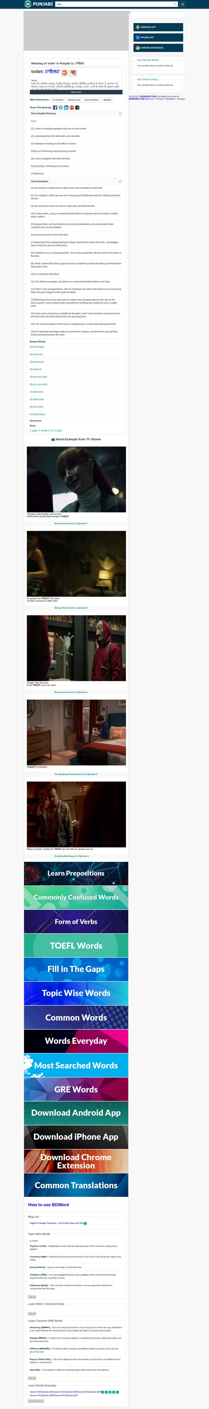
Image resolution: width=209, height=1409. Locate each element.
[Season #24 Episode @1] (103, 1393)
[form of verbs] (76, 932)
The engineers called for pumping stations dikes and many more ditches (69, 1370)
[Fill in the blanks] (76, 980)
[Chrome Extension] (76, 1172)
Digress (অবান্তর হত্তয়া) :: (41, 1359)
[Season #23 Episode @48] (114, 1393)
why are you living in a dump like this (55, 1267)
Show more (76, 92)
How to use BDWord (48, 1204)
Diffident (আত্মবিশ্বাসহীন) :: (41, 1348)
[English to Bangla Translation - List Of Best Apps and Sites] (85, 1224)
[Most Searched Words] (76, 1076)
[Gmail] (72, 109)
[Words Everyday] (76, 1052)
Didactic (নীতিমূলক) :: (39, 1338)
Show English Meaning (76, 113)
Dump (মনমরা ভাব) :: (38, 1267)
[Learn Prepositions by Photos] (76, 884)
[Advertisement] (75, 31)
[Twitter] (61, 109)
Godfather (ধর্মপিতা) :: (39, 1275)
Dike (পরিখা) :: (36, 1370)
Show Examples (76, 181)
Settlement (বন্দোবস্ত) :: (40, 1285)
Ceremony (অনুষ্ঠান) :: (39, 1256)
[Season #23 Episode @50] (106, 1393)
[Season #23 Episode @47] (117, 1393)
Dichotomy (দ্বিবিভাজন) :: (41, 1327)
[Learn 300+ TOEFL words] (76, 956)
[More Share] (77, 109)
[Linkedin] (67, 109)
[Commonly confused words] (76, 908)
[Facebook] (56, 109)
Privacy (159, 99)
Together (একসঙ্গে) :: (39, 1246)
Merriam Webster (92, 100)
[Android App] (76, 1124)
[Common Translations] (76, 1196)
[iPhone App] (76, 1148)
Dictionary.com (74, 100)
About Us (149, 99)
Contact (181, 99)
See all (32, 1297)
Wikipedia (107, 100)
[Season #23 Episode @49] (110, 1393)
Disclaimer (170, 99)
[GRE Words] (76, 1100)
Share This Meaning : (41, 107)
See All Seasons (36, 1401)
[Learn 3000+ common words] (76, 1028)
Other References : (40, 100)
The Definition (58, 100)
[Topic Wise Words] (76, 1004)
